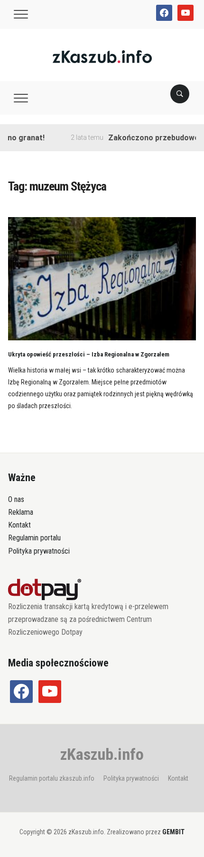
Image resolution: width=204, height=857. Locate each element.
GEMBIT (173, 832)
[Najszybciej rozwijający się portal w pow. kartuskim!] (102, 56)
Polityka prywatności (39, 551)
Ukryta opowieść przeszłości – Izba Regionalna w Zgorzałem (88, 354)
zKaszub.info (102, 754)
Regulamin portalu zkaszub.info (51, 778)
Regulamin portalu (34, 537)
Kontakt (19, 524)
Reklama (20, 512)
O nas (16, 499)
